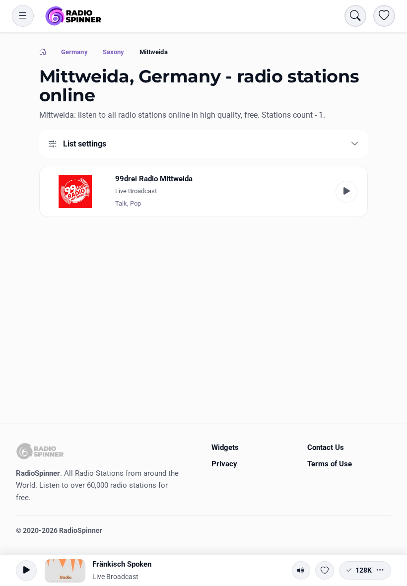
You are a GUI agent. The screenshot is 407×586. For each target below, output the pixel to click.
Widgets (225, 447)
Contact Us (325, 447)
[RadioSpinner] (73, 16)
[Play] (346, 192)
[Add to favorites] (324, 570)
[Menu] (23, 16)
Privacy (224, 463)
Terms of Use (329, 463)
